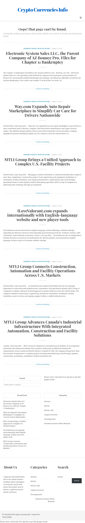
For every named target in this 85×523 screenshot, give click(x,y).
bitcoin (47, 406)
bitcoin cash (49, 410)
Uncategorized (49, 419)
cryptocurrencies (50, 415)
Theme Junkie (7, 517)
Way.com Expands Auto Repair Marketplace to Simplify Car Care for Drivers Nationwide (42, 111)
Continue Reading (42, 89)
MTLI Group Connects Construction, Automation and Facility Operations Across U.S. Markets (42, 271)
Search (60, 477)
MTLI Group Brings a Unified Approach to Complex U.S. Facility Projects (42, 161)
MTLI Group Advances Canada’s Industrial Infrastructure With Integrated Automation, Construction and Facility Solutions (42, 328)
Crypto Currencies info (22, 514)
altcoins (47, 401)
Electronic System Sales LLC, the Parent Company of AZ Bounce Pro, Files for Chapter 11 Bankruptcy (42, 58)
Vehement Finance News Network (36, 48)
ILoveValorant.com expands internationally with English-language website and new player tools (42, 215)
